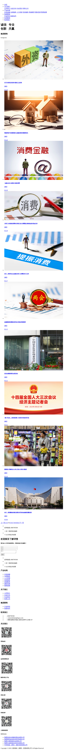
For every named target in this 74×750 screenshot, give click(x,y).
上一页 (3, 522)
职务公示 (26, 8)
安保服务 (26, 12)
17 (13, 522)
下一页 (21, 522)
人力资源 (19, 12)
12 (5, 522)
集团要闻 (7, 14)
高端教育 (32, 12)
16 (11, 522)
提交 (2, 554)
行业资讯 (7, 16)
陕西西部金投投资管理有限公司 (14, 739)
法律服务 (13, 12)
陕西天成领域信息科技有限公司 (14, 743)
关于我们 (7, 6)
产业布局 (7, 10)
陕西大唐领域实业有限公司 (13, 741)
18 (14, 522)
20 (17, 522)
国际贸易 (38, 12)
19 (16, 522)
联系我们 (7, 20)
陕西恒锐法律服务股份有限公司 (14, 737)
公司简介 (7, 8)
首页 (5, 4)
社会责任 (19, 8)
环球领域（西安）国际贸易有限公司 (15, 745)
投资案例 (7, 18)
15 (10, 522)
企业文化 (13, 8)
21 (18, 522)
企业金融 (7, 12)
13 (7, 522)
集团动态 (13, 16)
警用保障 (44, 12)
